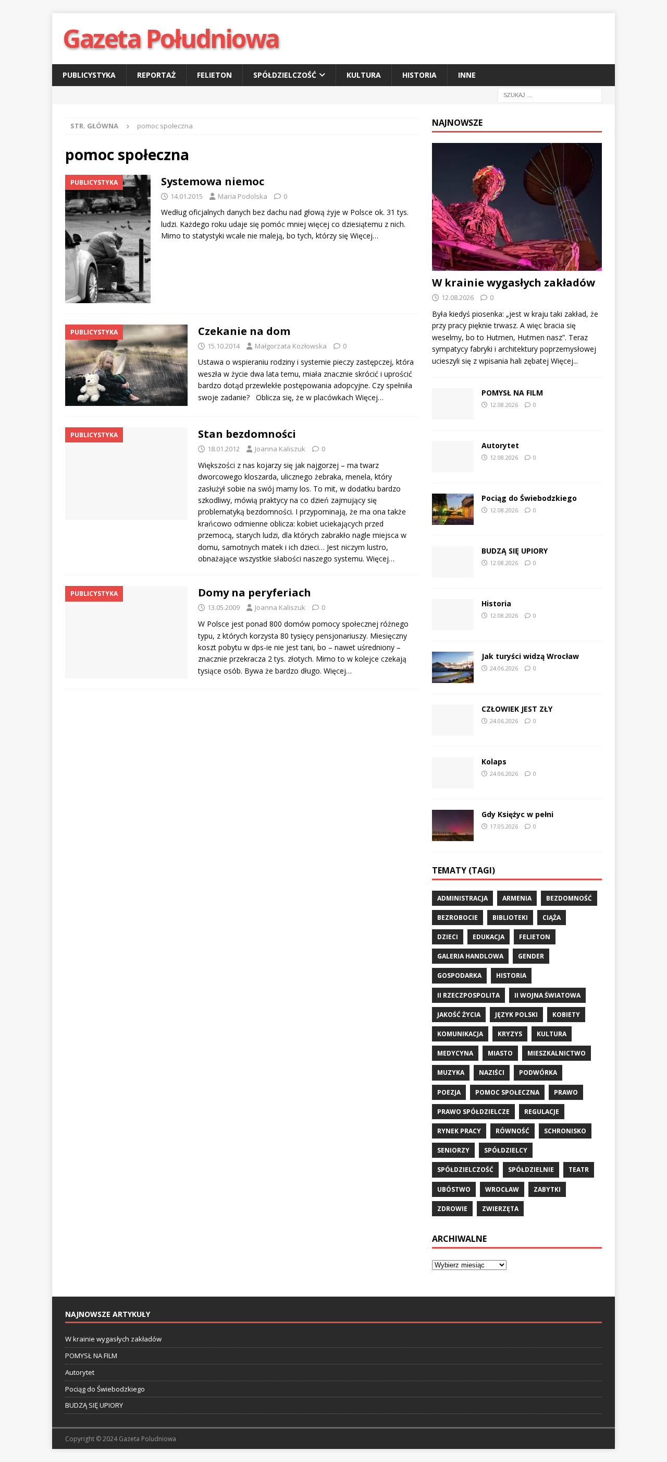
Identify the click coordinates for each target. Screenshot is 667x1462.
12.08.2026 (457, 297)
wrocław (502, 1189)
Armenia (517, 898)
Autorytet (500, 445)
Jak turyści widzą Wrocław (531, 656)
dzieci (447, 936)
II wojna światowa (547, 995)
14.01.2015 (186, 196)
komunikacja (460, 1033)
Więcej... (564, 361)
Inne (467, 75)
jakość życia (458, 1014)
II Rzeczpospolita (468, 995)
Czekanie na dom (244, 331)
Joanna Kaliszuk (280, 448)
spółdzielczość (465, 1169)
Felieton (214, 75)
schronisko (565, 1131)
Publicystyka (89, 75)
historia (511, 975)
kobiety (566, 1014)
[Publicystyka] (108, 239)
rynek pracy (459, 1131)
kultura (551, 1033)
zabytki (547, 1189)
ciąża (551, 917)
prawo (566, 1092)
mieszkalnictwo (556, 1053)
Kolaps (494, 761)
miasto (500, 1053)
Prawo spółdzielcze (473, 1111)
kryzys (510, 1033)
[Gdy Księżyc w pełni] (453, 825)
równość (512, 1131)
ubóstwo (454, 1189)
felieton (534, 936)
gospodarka (459, 975)
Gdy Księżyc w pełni (517, 814)
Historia (419, 75)
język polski (516, 1014)
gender (531, 956)
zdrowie (452, 1208)
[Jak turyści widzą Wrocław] (453, 667)
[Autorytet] (453, 456)
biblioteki (510, 917)
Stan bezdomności (247, 434)
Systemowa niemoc (212, 181)
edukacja (488, 936)
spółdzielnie (531, 1169)
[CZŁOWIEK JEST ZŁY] (453, 720)
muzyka (450, 1072)
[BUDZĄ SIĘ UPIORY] (453, 562)
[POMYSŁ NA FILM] (453, 404)
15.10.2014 (223, 346)
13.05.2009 (223, 607)
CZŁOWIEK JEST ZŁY (516, 709)
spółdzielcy (505, 1150)
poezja (449, 1092)
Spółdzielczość (284, 75)
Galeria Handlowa (470, 956)
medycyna (455, 1053)
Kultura (364, 75)
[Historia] (453, 614)
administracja (462, 898)
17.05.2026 (504, 826)
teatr (579, 1169)
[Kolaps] (453, 772)
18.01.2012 (223, 448)
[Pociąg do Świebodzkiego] (453, 509)
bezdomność (569, 898)
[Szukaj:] (550, 95)
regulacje (541, 1111)
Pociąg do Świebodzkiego (529, 498)
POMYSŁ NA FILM (512, 393)
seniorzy (453, 1150)
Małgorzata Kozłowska (291, 346)
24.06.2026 (504, 668)
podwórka (538, 1072)
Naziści (491, 1072)
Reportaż (156, 75)
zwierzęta (500, 1208)
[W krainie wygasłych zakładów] (517, 207)
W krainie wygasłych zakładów (513, 282)
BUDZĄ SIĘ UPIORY (514, 551)
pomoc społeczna (507, 1092)
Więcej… (364, 236)
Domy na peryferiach (254, 592)
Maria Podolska (242, 196)
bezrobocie (457, 917)
